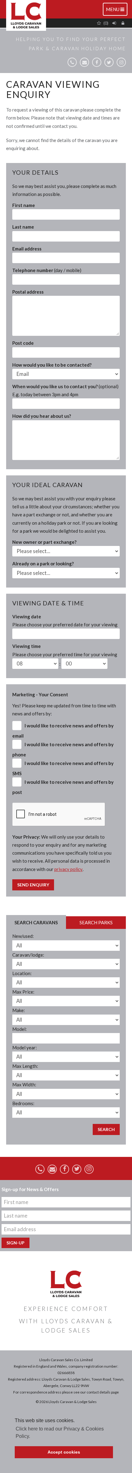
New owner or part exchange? (44, 542)
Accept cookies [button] (64, 1452)
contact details (99, 1392)
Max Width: (24, 1084)
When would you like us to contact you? (65, 390)
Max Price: (23, 992)
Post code (23, 343)
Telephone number (46, 270)
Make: (18, 1010)
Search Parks (96, 922)
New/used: (23, 936)
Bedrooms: (23, 1103)
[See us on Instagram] (121, 62)
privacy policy (68, 869)
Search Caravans (36, 922)
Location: (22, 973)
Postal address (28, 292)
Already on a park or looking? (43, 563)
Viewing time (64, 650)
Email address (26, 248)
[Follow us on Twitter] (109, 62)
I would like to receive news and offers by (63, 731)
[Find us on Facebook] (97, 62)
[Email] (84, 62)
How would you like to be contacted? (51, 365)
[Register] (124, 23)
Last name (23, 227)
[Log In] (115, 23)
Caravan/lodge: (28, 955)
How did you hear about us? (41, 416)
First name (23, 205)
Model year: (24, 1047)
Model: (19, 1029)
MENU (116, 11)
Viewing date (65, 620)
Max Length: (25, 1066)
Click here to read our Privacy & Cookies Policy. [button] (60, 1432)
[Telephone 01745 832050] (72, 62)
